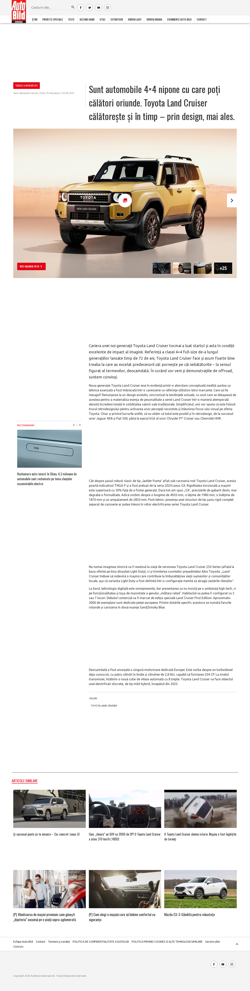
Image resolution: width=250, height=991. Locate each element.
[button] (73, 7)
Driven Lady (134, 19)
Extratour (117, 19)
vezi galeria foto (29, 266)
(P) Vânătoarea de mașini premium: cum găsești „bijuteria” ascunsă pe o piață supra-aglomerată (44, 917)
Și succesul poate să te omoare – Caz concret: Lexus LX (46, 834)
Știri (34, 19)
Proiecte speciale (52, 19)
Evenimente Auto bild (179, 19)
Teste (71, 19)
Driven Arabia (154, 19)
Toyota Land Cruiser (104, 705)
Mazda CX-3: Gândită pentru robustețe (189, 914)
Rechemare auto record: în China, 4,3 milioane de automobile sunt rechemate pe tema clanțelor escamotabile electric (47, 479)
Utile (102, 19)
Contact (202, 19)
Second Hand (87, 19)
